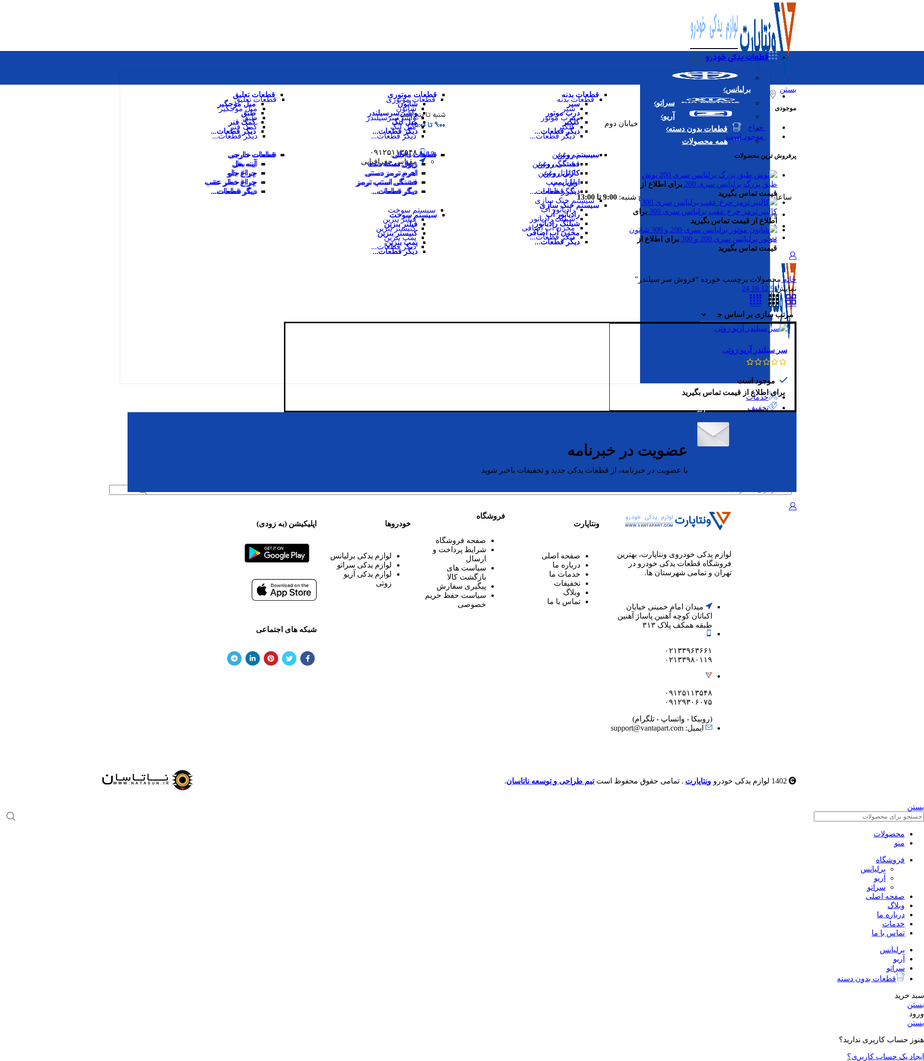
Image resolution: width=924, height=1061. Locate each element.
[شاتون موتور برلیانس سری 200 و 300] (713, 230)
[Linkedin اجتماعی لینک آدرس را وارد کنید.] (252, 658)
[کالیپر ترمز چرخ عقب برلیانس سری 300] (709, 202)
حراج (757, 127)
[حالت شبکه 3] (774, 300)
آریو (880, 878)
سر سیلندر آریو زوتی (754, 350)
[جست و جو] (11, 816)
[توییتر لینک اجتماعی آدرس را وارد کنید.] (289, 658)
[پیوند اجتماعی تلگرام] (234, 658)
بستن (788, 89)
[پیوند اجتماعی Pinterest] (271, 658)
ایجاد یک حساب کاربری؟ (885, 1056)
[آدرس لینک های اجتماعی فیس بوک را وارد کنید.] (307, 658)
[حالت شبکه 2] (791, 300)
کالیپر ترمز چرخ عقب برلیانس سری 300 (712, 211)
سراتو (876, 887)
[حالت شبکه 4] (755, 300)
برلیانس (873, 869)
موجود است (746, 136)
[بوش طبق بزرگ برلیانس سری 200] (717, 175)
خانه (788, 279)
